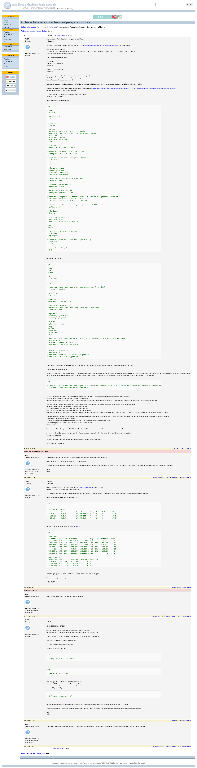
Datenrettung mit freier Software (137, 763)
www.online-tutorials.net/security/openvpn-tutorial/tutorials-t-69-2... (98, 45)
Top (43, 753)
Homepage (156, 477)
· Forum (5, 22)
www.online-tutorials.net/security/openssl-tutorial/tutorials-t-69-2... (157, 88)
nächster (57, 35)
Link (112, 762)
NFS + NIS (70, 763)
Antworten (25, 31)
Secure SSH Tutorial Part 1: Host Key (83, 763)
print (78, 526)
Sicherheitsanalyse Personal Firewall (100, 763)
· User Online (7, 46)
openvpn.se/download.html (85, 487)
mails (109, 762)
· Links (5, 42)
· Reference (7, 37)
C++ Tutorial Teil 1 (63, 763)
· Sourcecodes (7, 34)
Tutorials (52, 27)
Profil (173, 449)
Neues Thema (35, 31)
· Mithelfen (6, 27)
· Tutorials (6, 32)
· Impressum (7, 25)
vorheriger (64, 35)
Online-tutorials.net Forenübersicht (35, 27)
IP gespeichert (186, 449)
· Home (5, 20)
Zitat (178, 449)
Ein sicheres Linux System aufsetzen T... (119, 763)
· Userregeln (7, 49)
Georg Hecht (104, 762)
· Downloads (7, 39)
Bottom (44, 31)
